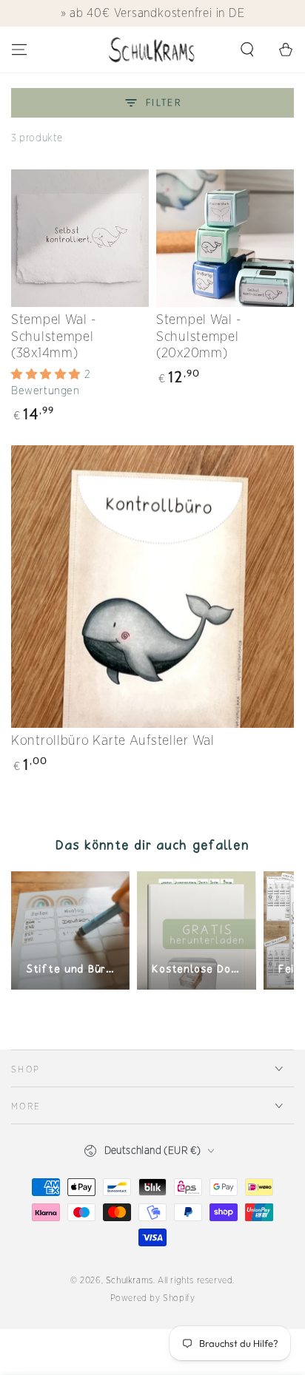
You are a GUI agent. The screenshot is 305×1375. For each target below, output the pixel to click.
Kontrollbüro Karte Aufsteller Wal (113, 740)
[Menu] (19, 49)
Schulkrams (129, 1280)
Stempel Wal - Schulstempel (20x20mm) (198, 335)
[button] (247, 49)
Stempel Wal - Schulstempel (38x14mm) (53, 335)
